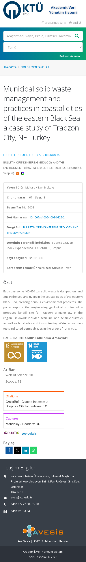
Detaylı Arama (69, 56)
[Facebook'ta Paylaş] (9, 450)
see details (29, 433)
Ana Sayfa (10, 67)
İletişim (64, 541)
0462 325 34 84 (20, 511)
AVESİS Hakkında (45, 541)
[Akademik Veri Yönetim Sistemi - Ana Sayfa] (23, 10)
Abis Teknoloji (38, 557)
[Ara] (77, 36)
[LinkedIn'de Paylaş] (25, 450)
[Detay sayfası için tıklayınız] (14, 352)
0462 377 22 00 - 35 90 (25, 504)
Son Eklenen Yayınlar (35, 67)
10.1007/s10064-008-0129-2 (47, 217)
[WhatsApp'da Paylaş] (33, 450)
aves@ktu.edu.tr (21, 497)
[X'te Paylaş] (17, 450)
